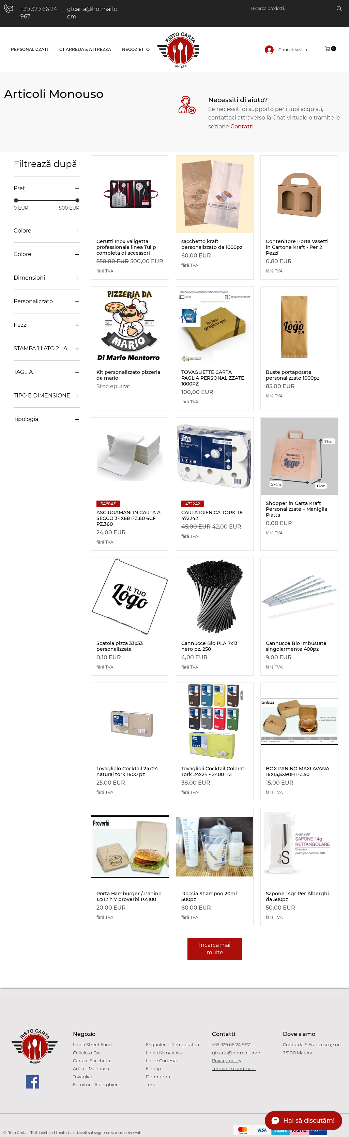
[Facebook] (32, 1082)
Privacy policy (226, 1060)
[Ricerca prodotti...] (339, 8)
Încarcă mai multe (214, 949)
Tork (150, 1084)
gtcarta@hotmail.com (236, 1052)
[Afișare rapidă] (130, 194)
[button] (331, 48)
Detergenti (158, 1076)
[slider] (16, 200)
